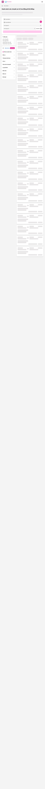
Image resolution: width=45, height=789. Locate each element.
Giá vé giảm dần (5, 40)
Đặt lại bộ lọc (7, 48)
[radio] (14, 39)
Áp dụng (12, 48)
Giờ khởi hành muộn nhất (7, 43)
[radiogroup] (9, 41)
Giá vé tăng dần (5, 39)
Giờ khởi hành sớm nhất (7, 42)
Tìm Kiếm (23, 31)
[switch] (41, 28)
